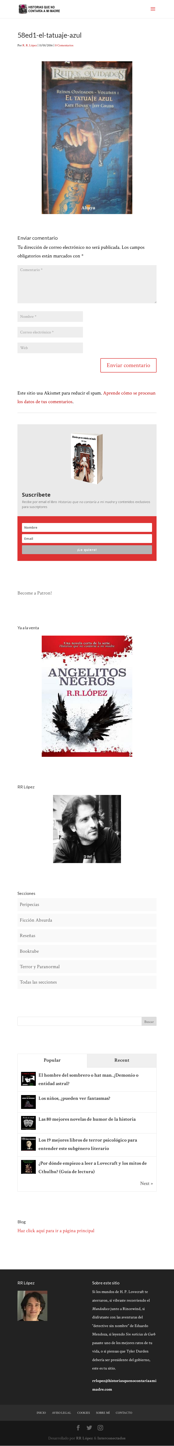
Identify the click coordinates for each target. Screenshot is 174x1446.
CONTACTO (124, 1413)
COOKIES (83, 1413)
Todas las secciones (38, 982)
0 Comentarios (64, 45)
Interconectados (111, 1438)
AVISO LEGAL (61, 1413)
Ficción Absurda (36, 920)
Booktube (29, 951)
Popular (52, 1060)
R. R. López (29, 45)
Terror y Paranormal (40, 966)
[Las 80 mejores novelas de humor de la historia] (28, 1129)
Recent (121, 1060)
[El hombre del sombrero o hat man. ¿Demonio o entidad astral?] (28, 1085)
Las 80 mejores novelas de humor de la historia (87, 1119)
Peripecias (29, 904)
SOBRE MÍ (103, 1413)
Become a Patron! (34, 593)
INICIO (41, 1413)
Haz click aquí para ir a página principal (55, 1230)
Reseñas (27, 935)
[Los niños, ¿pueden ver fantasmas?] (28, 1108)
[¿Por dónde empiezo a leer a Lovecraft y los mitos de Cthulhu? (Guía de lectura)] (28, 1173)
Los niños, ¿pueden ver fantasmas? (74, 1098)
